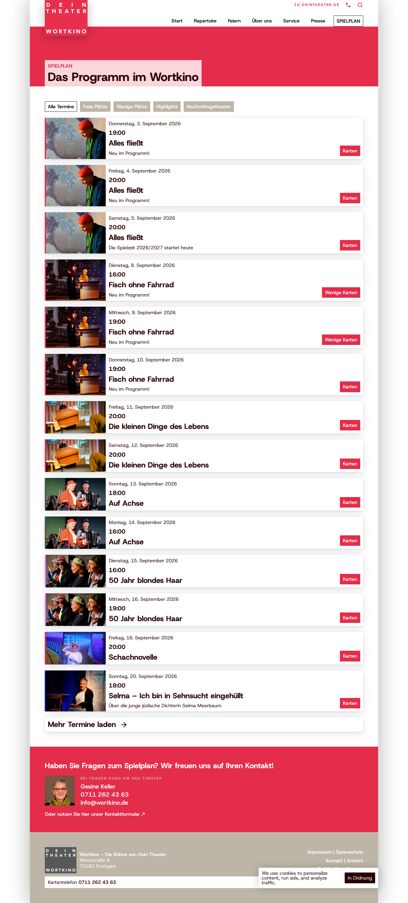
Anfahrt (355, 861)
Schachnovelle (133, 657)
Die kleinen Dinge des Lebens (159, 426)
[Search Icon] (360, 5)
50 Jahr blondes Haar (145, 580)
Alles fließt (126, 143)
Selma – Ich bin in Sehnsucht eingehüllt (176, 696)
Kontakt (334, 861)
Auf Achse (126, 503)
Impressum (320, 852)
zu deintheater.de (316, 4)
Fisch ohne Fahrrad (141, 285)
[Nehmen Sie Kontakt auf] (348, 4)
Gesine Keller (98, 786)
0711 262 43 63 (105, 794)
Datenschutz (349, 852)
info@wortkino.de (104, 802)
